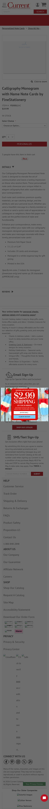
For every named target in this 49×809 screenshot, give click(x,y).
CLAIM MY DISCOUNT (24, 416)
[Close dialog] (47, 389)
